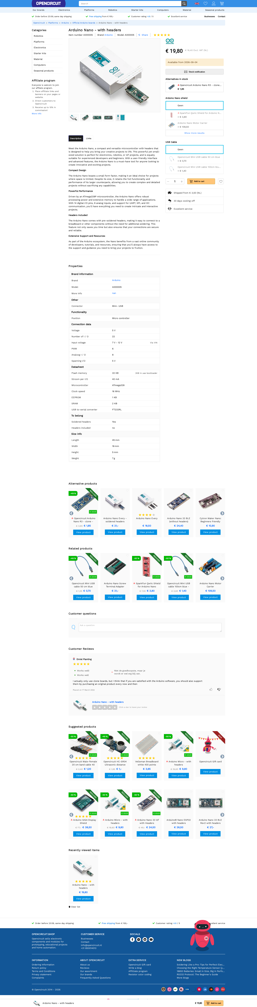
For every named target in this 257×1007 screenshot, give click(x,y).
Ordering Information (43, 964)
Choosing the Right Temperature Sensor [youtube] (201, 968)
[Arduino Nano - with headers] (74, 117)
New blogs (184, 960)
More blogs (183, 977)
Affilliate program (138, 971)
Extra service (137, 960)
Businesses (209, 16)
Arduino (116, 280)
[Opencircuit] (48, 3)
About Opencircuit (92, 960)
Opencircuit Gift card (139, 964)
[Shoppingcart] (220, 4)
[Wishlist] (203, 4)
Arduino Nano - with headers (108, 702)
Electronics (64, 10)
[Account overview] (211, 4)
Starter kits (137, 10)
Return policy (39, 968)
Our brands (38, 10)
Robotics (112, 10)
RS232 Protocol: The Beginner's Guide (197, 974)
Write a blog (135, 968)
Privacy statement (41, 974)
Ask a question (87, 625)
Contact (221, 16)
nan (114, 293)
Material (187, 10)
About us (85, 964)
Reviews (84, 968)
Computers (163, 10)
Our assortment (88, 971)
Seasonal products (214, 10)
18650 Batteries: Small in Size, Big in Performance (201, 971)
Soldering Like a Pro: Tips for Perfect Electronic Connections (201, 964)
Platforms (89, 10)
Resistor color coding (139, 974)
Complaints (38, 977)
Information (40, 960)
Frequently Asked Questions (95, 977)
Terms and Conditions (43, 971)
